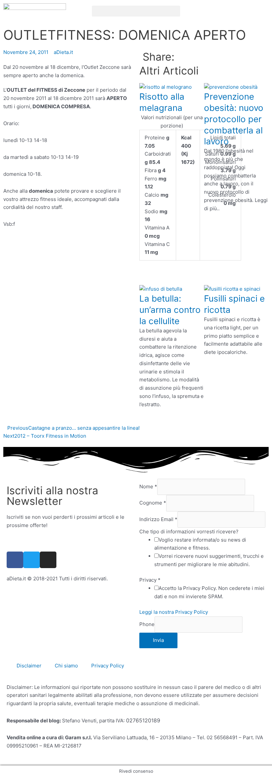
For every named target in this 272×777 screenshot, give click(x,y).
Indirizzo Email (158, 519)
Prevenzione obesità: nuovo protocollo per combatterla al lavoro (233, 118)
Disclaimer (29, 665)
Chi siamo (66, 665)
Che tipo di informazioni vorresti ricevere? (188, 531)
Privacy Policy (107, 665)
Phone (147, 624)
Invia (158, 640)
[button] (136, 11)
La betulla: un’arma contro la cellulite (170, 309)
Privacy (150, 580)
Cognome (152, 503)
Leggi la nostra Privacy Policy (173, 612)
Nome (148, 486)
